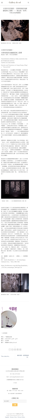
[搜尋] (28, 2)
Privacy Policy (21, 417)
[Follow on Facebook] (14, 383)
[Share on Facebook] (10, 349)
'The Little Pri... (5, 356)
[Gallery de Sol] (15, 2)
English (7, 417)
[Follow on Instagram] (15, 383)
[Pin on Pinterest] (15, 349)
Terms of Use (13, 417)
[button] (2, 2)
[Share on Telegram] (20, 349)
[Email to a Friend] (12, 349)
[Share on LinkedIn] (17, 349)
